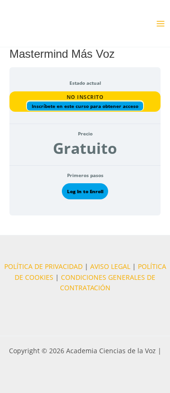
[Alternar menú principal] (161, 23)
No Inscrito (85, 96)
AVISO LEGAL (110, 266)
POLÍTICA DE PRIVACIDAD (43, 266)
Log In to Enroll (85, 191)
